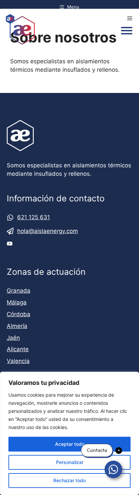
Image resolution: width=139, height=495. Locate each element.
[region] (69, 433)
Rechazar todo (69, 480)
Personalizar (69, 462)
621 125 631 (33, 217)
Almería (17, 326)
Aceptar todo (69, 444)
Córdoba (18, 314)
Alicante (18, 349)
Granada (18, 290)
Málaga (17, 302)
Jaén (13, 337)
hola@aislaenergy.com (47, 231)
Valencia (18, 361)
